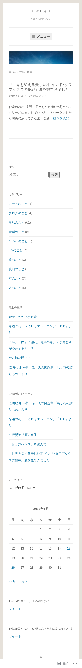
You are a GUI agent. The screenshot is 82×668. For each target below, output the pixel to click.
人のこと (15, 287)
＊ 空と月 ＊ (41, 11)
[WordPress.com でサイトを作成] (41, 656)
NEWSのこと (18, 241)
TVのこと (16, 250)
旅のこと (15, 260)
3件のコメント (38, 95)
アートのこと (18, 203)
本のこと (15, 278)
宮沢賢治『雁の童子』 (24, 435)
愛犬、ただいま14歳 (23, 317)
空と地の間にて (20, 358)
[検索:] (29, 174)
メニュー (43, 36)
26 (13, 567)
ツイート (15, 609)
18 (69, 548)
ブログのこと (18, 213)
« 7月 (12, 581)
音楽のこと (16, 232)
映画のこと (16, 269)
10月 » (22, 581)
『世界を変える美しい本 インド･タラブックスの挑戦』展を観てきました (40, 87)
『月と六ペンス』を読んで (27, 444)
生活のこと (16, 222)
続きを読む (61, 118)
